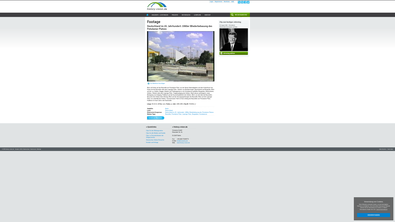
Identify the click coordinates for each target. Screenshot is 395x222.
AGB (232, 1)
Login (211, 1)
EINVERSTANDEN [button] (374, 215)
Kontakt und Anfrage (152, 142)
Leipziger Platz (186, 114)
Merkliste (227, 1)
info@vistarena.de (182, 141)
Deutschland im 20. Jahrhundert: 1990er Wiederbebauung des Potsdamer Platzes (189, 112)
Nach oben (390, 149)
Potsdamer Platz (177, 114)
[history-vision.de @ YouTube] (242, 2)
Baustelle (168, 114)
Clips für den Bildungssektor (154, 130)
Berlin (167, 108)
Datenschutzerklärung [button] (381, 209)
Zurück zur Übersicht (155, 118)
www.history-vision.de (183, 142)
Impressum (33, 149)
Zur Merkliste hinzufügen (157, 83)
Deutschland (169, 110)
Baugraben (195, 114)
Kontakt (17, 149)
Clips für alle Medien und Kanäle (155, 133)
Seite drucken (382, 149)
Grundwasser (203, 114)
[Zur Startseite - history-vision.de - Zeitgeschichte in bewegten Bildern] (156, 10)
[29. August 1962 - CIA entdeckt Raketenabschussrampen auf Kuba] (234, 50)
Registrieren (218, 1)
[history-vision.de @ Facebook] (245, 2)
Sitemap (39, 149)
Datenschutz (26, 149)
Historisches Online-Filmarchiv (155, 140)
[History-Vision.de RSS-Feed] (239, 2)
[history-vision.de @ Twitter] (248, 2)
